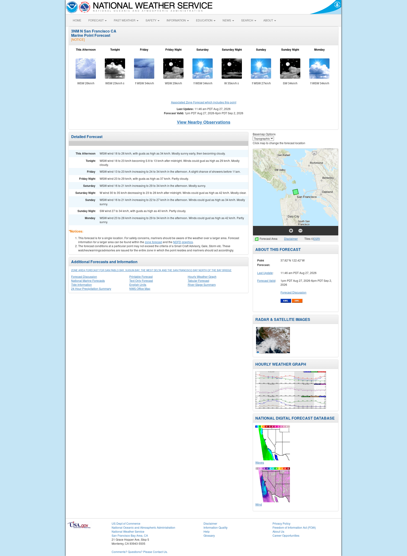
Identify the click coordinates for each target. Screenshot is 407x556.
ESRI (316, 239)
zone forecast (153, 242)
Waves (259, 462)
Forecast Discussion (84, 276)
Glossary (209, 535)
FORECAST (96, 20)
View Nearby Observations (203, 122)
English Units (137, 284)
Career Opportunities (286, 535)
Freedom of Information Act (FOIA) (294, 527)
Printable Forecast (141, 276)
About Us (278, 531)
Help (207, 531)
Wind (258, 504)
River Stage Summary (202, 284)
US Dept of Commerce (126, 523)
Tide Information (81, 284)
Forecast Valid (266, 280)
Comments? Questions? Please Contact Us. (140, 552)
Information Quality (216, 527)
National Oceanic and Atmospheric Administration (143, 527)
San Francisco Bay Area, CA (130, 535)
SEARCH (247, 20)
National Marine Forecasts (88, 280)
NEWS (227, 20)
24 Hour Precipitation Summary (91, 288)
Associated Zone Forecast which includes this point (203, 102)
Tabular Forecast (198, 280)
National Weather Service (128, 531)
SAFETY (151, 20)
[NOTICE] (78, 39)
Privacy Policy (281, 523)
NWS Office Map (139, 288)
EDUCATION (204, 20)
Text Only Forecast (141, 280)
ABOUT (268, 20)
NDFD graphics (183, 242)
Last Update (265, 273)
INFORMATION (177, 20)
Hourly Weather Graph (202, 276)
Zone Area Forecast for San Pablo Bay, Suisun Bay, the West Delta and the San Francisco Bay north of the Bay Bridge (151, 270)
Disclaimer (291, 239)
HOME (77, 20)
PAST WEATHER (125, 20)
